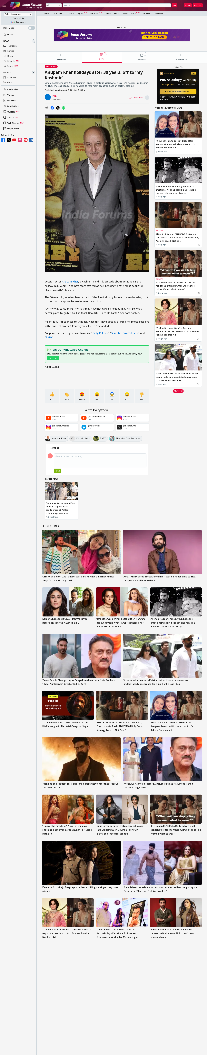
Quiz (80, 13)
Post (57, 470)
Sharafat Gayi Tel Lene (124, 333)
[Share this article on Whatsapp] (63, 108)
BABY (49, 337)
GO (174, 5)
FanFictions (112, 13)
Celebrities (12, 89)
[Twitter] (9, 140)
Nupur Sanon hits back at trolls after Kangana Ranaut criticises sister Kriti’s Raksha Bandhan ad (175, 144)
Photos (158, 13)
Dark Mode (8, 28)
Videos (10, 95)
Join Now (53, 358)
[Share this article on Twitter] (58, 108)
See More (7, 82)
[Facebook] (3, 140)
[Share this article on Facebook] (52, 108)
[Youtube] (14, 140)
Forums (7, 72)
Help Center (13, 128)
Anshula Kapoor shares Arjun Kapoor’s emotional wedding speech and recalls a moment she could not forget (176, 189)
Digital (10, 56)
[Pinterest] (26, 140)
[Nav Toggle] (4, 5)
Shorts (10, 117)
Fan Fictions (13, 106)
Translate (21, 22)
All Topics (11, 77)
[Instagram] (20, 140)
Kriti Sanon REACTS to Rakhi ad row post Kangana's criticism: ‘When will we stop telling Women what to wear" (176, 286)
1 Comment (137, 97)
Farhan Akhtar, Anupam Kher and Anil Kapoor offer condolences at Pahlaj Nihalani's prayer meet (60, 508)
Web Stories (13, 123)
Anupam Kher (70, 281)
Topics (70, 13)
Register (198, 5)
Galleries (11, 100)
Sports (10, 66)
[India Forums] (26, 5)
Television (12, 45)
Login (188, 5)
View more (178, 391)
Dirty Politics (100, 333)
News (6, 41)
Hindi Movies (51, 67)
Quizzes (11, 111)
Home (10, 34)
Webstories (129, 13)
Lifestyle (11, 61)
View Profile (56, 100)
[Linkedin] (31, 140)
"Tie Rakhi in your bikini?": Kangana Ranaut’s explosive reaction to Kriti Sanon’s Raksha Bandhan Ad (177, 331)
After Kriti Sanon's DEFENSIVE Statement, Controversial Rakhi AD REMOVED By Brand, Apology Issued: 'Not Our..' (177, 237)
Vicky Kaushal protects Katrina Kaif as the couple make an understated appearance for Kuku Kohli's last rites (177, 377)
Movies (10, 51)
